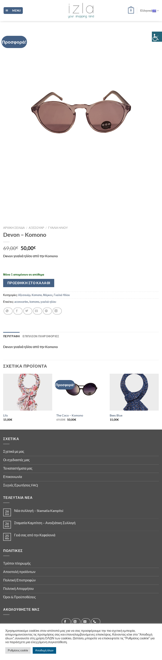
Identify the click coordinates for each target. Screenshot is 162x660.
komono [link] (34, 301)
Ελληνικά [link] (146, 10)
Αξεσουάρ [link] (36, 227)
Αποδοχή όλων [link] (44, 650)
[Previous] (3, 401)
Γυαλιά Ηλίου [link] (58, 227)
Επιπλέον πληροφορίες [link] (41, 336)
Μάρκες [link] (48, 295)
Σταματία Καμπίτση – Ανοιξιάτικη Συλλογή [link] (45, 523)
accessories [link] (21, 301)
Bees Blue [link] (116, 415)
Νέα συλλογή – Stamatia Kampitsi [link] (38, 511)
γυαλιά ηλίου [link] (48, 301)
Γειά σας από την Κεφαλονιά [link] (34, 535)
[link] (157, 37)
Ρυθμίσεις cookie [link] (18, 650)
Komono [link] (37, 295)
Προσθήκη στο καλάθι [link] (28, 283)
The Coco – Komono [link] (69, 415)
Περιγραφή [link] (11, 336)
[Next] (158, 401)
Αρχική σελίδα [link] (14, 227)
